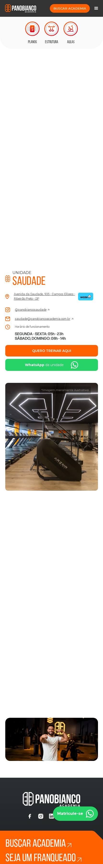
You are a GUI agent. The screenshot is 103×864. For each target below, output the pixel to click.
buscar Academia (69, 8)
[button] (96, 8)
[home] (19, 8)
